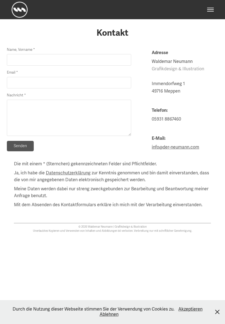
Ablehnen (109, 314)
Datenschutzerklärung (68, 173)
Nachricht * (16, 95)
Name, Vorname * (21, 50)
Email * (12, 73)
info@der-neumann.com (175, 147)
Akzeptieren (190, 309)
